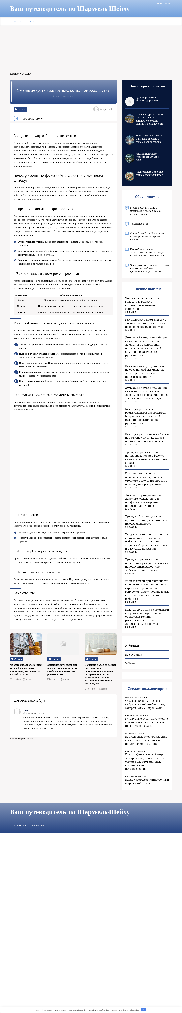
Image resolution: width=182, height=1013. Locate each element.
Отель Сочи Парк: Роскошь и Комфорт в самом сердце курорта (147, 236)
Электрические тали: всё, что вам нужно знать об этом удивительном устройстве (149, 268)
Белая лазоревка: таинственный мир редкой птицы (147, 781)
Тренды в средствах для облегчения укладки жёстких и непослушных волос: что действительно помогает (147, 565)
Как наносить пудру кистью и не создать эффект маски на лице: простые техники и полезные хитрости (145, 371)
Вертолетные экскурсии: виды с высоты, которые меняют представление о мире (146, 740)
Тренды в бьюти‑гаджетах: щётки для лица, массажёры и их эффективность (146, 520)
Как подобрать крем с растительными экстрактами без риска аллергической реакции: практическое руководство (145, 416)
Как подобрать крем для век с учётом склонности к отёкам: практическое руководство (145, 323)
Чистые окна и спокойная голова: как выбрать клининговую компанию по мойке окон (144, 303)
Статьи (31, 21)
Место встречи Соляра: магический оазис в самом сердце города (149, 138)
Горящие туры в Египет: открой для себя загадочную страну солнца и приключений (150, 119)
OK (143, 1010)
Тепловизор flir (139, 223)
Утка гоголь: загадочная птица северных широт (149, 173)
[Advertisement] (91, 51)
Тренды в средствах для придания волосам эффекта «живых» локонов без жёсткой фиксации (146, 457)
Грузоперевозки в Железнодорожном (147, 99)
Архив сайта (38, 825)
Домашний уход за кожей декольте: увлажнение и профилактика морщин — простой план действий (143, 500)
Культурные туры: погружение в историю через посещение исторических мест (146, 722)
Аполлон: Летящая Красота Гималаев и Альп (147, 156)
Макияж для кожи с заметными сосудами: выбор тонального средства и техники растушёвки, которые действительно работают (147, 616)
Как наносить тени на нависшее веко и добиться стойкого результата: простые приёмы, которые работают (146, 479)
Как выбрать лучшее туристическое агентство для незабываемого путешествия (147, 252)
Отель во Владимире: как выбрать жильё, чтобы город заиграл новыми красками (145, 704)
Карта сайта (163, 3)
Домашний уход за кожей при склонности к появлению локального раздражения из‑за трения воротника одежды (146, 393)
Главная (16, 21)
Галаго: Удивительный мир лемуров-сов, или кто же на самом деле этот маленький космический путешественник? (144, 761)
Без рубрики (133, 654)
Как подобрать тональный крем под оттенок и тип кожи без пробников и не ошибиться (147, 437)
